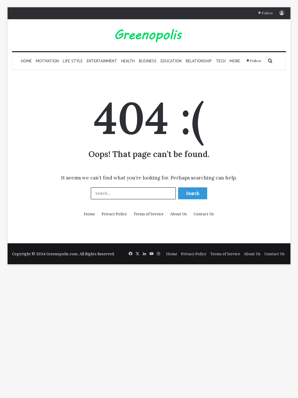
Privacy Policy (114, 214)
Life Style (73, 61)
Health (128, 61)
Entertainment (102, 61)
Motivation (47, 61)
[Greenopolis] (149, 35)
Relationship (199, 61)
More (235, 61)
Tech (221, 61)
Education (171, 61)
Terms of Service (149, 214)
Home (26, 61)
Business (148, 61)
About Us (178, 214)
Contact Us (204, 214)
